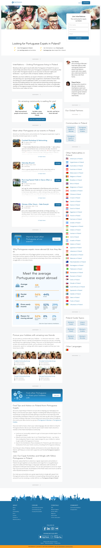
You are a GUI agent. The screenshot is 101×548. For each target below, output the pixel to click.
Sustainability (16, 511)
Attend (58, 141)
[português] (67, 350)
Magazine (53, 513)
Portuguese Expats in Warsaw (71, 129)
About (14, 507)
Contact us (15, 517)
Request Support (55, 509)
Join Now (86, 2)
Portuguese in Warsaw (44, 420)
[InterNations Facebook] (44, 528)
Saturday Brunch (28, 163)
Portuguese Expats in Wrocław (71, 138)
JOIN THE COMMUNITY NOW (37, 119)
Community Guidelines (75, 507)
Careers (14, 515)
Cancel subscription (55, 517)
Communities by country (37, 507)
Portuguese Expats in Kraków (82, 129)
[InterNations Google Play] (56, 537)
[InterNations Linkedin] (48, 528)
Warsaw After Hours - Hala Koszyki (35, 204)
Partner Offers (54, 511)
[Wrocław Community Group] (50, 358)
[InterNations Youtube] (56, 528)
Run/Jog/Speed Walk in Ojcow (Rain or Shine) (37, 181)
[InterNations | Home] (16, 2)
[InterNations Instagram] (52, 528)
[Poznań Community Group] (25, 374)
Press (14, 513)
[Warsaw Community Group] (50, 374)
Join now (78, 38)
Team (14, 509)
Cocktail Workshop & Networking (34, 140)
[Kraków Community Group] (25, 358)
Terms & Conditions (49, 543)
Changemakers (73, 509)
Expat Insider (54, 515)
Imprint (42, 543)
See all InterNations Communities (63, 546)
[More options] (40, 59)
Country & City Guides (37, 511)
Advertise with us (17, 519)
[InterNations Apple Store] (44, 537)
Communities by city (36, 509)
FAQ (52, 507)
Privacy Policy (57, 543)
